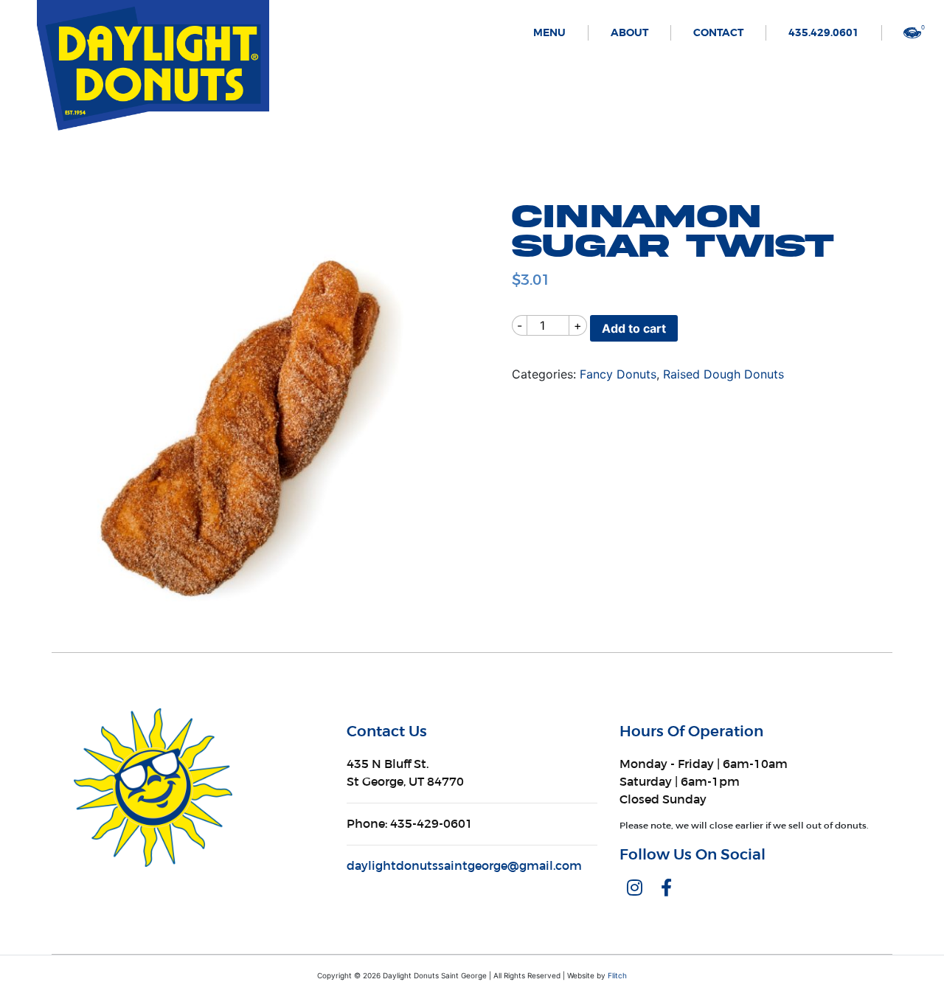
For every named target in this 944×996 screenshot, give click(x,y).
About (629, 33)
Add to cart (634, 328)
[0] (912, 31)
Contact (718, 33)
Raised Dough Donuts (723, 374)
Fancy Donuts (618, 374)
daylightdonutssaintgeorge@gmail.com (464, 866)
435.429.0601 (823, 33)
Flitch (617, 975)
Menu (549, 33)
